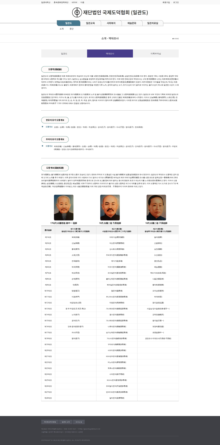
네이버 (74, 2)
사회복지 (111, 23)
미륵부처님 (156, 53)
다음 (82, 2)
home (176, 39)
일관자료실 (152, 23)
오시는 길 (79, 422)
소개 (62, 28)
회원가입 (166, 2)
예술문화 (132, 23)
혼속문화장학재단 (61, 2)
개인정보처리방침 (50, 422)
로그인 (176, 2)
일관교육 (90, 23)
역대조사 (110, 53)
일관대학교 (45, 2)
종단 (72, 28)
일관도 (68, 23)
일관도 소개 (66, 422)
